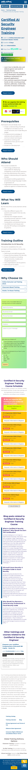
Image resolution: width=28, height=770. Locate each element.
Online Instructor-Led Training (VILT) (12, 283)
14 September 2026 (7, 54)
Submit (5, 364)
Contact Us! (13, 106)
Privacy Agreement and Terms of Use (15, 724)
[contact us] (24, 765)
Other (5, 348)
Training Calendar (11, 720)
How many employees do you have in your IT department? (13, 352)
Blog (20, 720)
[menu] (26, 1)
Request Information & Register (14, 407)
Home (3, 10)
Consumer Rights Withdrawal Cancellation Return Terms (14, 732)
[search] (25, 6)
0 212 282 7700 (17, 6)
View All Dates (14, 506)
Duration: (12, 651)
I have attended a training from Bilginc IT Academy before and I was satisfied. (14, 342)
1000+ (5, 360)
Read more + (8, 93)
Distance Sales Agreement (13, 728)
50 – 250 (6, 357)
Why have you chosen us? (9, 339)
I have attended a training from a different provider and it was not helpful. (15, 345)
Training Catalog (11, 10)
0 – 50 (5, 355)
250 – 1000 (6, 359)
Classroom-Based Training (10, 287)
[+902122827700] (24, 762)
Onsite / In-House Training (10, 290)
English (5, 6)
